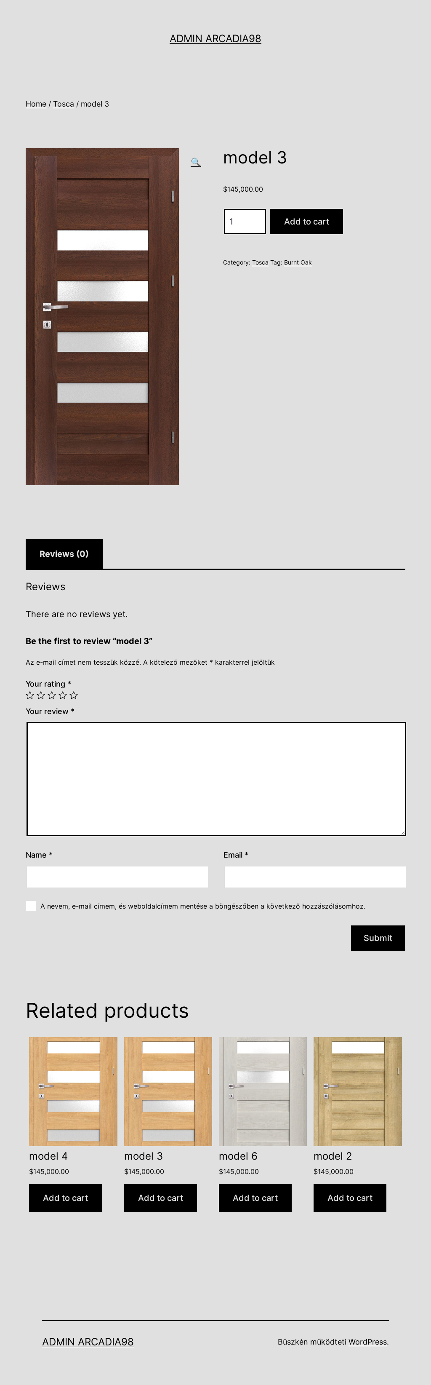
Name (39, 854)
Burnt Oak (298, 262)
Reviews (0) (64, 554)
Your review (50, 711)
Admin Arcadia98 (215, 38)
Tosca (63, 103)
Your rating (48, 683)
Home (36, 103)
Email (235, 854)
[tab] (64, 554)
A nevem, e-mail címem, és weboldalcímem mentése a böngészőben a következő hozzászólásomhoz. (202, 906)
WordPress (368, 1341)
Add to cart (306, 222)
